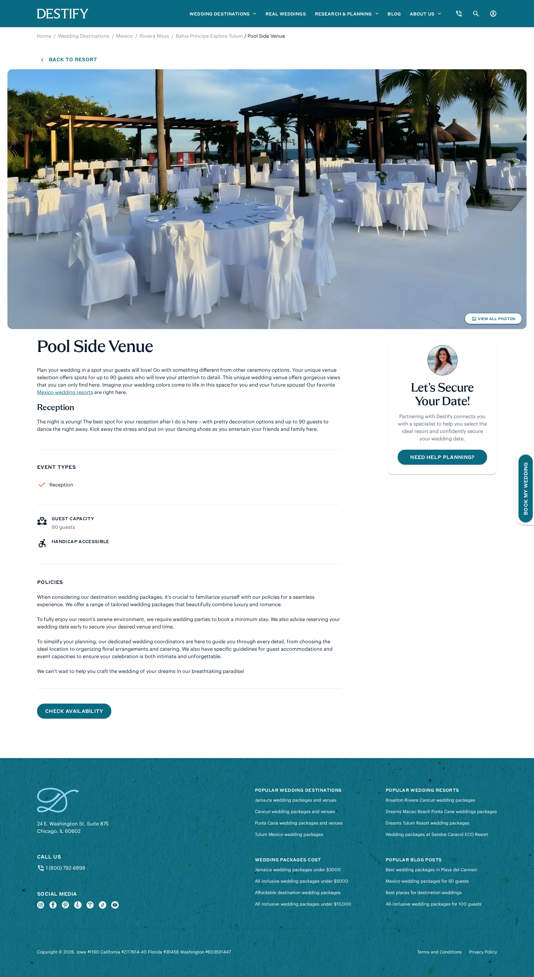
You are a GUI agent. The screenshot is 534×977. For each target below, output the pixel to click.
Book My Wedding (525, 488)
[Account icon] (493, 13)
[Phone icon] (459, 13)
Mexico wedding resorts (65, 392)
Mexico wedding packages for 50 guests (427, 881)
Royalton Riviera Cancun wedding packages (430, 800)
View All (493, 320)
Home (44, 36)
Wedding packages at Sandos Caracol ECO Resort (437, 834)
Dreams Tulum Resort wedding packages (427, 823)
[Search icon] (476, 14)
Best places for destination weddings (424, 892)
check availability (74, 711)
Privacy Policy (483, 952)
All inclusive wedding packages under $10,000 (303, 904)
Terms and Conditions (439, 952)
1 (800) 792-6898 (64, 868)
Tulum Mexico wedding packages (289, 834)
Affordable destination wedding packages (298, 892)
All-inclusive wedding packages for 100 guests (433, 904)
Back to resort (73, 59)
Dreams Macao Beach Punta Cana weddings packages (441, 811)
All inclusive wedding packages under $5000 (301, 881)
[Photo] (267, 199)
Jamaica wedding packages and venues (296, 800)
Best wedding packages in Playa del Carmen (431, 869)
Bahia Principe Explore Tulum (209, 36)
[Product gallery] (267, 199)
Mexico (124, 36)
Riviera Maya (154, 36)
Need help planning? (442, 457)
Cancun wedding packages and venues (295, 811)
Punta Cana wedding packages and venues (299, 823)
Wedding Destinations (83, 36)
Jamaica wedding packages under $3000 (298, 869)
